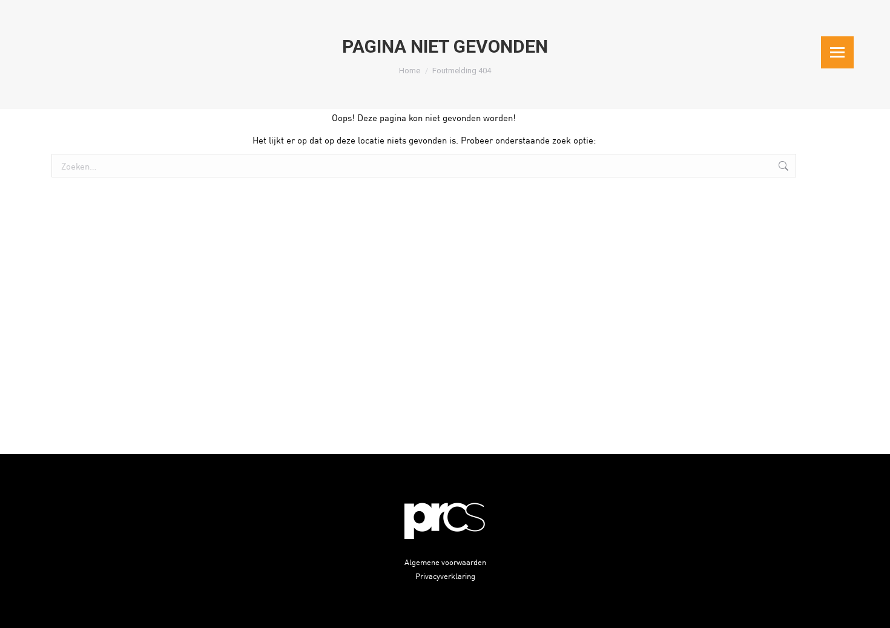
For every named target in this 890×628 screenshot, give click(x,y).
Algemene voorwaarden (445, 561)
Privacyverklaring (445, 575)
